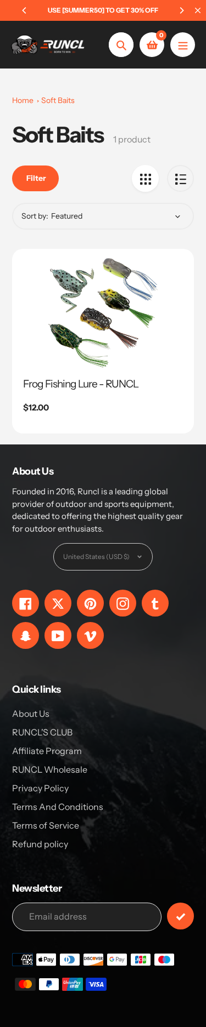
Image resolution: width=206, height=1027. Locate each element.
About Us (30, 713)
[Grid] (145, 178)
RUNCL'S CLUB (42, 732)
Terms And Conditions (57, 806)
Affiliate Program (47, 750)
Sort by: (34, 216)
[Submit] (180, 916)
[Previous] (24, 10)
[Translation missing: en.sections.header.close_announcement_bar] (197, 10)
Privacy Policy (40, 788)
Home (23, 100)
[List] (180, 178)
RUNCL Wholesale (49, 769)
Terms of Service (45, 825)
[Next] (181, 10)
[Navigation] (182, 44)
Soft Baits (58, 100)
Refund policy (40, 843)
